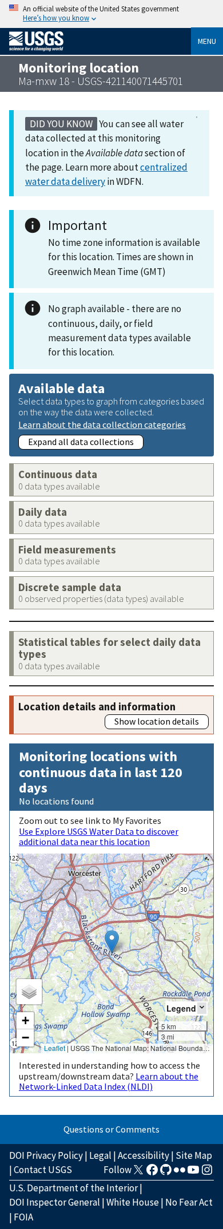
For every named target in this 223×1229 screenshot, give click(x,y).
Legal (100, 1155)
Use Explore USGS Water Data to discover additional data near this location (98, 836)
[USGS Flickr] (179, 1173)
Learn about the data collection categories (102, 424)
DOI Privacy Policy (46, 1155)
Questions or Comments (111, 1129)
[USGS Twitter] (138, 1173)
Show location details (156, 721)
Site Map (194, 1155)
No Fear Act (189, 1202)
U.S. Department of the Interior (73, 1188)
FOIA (23, 1217)
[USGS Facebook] (152, 1173)
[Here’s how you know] (111, 14)
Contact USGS (43, 1169)
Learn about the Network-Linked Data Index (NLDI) (108, 1081)
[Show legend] (201, 1007)
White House (132, 1202)
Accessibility (143, 1155)
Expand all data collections (81, 441)
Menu (207, 41)
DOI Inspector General (54, 1202)
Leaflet (54, 1048)
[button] (112, 941)
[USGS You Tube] (193, 1173)
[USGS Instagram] (207, 1173)
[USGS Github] (166, 1173)
